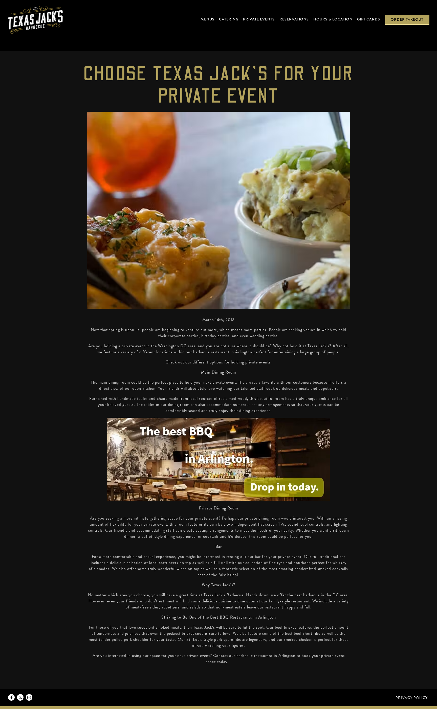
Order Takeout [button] (407, 19)
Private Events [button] (259, 19)
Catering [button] (228, 19)
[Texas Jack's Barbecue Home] (35, 19)
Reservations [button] (294, 19)
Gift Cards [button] (368, 19)
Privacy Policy (412, 697)
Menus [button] (207, 19)
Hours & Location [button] (333, 19)
